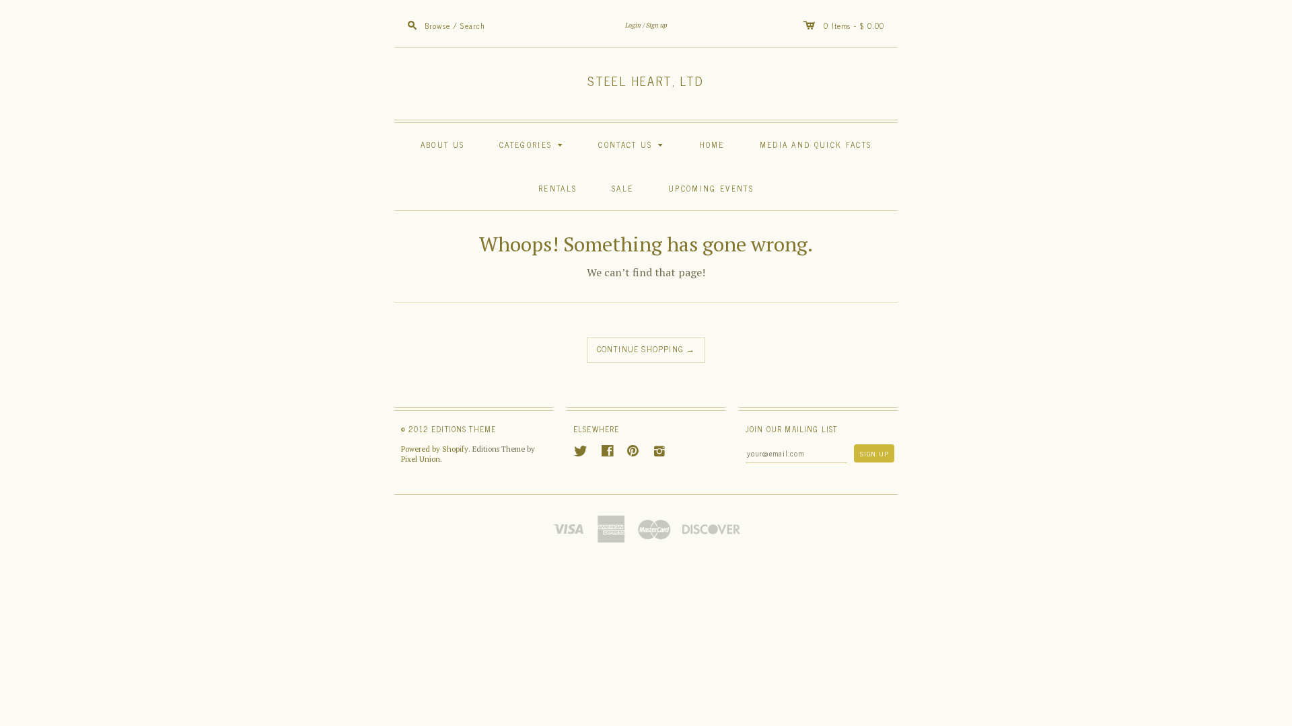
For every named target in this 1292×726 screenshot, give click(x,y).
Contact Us (632, 144)
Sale (622, 188)
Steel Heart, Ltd (645, 81)
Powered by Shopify (434, 449)
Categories (533, 144)
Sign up (656, 25)
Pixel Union (420, 459)
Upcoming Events (711, 188)
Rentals (557, 188)
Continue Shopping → (646, 349)
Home (712, 144)
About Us (442, 144)
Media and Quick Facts (816, 144)
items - (845, 25)
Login (633, 25)
